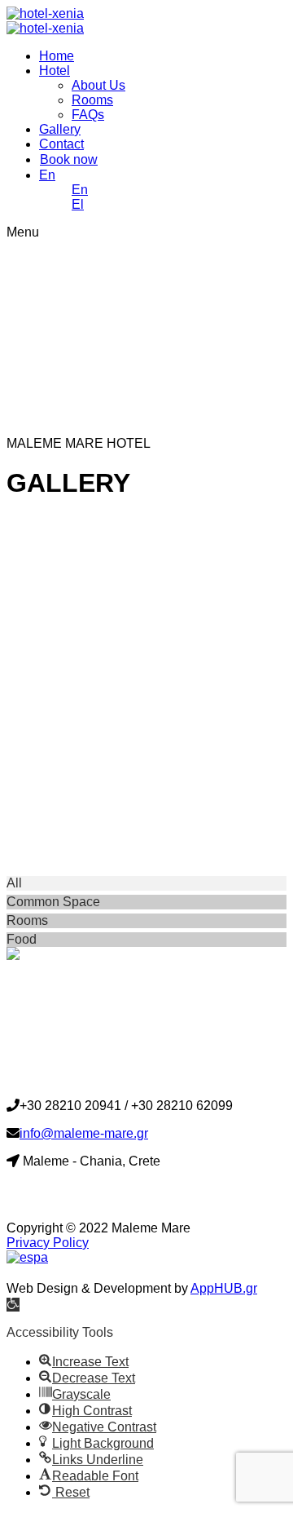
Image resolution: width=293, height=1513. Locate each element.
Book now (69, 159)
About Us (98, 85)
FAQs (88, 115)
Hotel (54, 70)
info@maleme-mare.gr (84, 1133)
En (47, 175)
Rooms (92, 100)
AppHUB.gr (223, 1288)
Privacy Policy (48, 1243)
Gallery (60, 129)
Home (56, 56)
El (78, 204)
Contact (61, 144)
